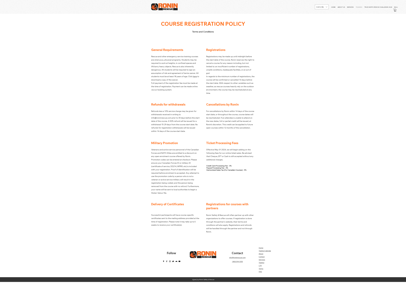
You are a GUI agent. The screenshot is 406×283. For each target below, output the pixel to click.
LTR (260, 266)
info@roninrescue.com (161, 118)
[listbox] (322, 7)
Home (261, 248)
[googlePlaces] (164, 261)
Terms (261, 269)
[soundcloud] (176, 261)
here (195, 76)
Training (261, 263)
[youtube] (179, 261)
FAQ (260, 272)
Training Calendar (265, 251)
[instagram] (170, 261)
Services (262, 260)
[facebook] (167, 261)
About (261, 254)
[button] (322, 7)
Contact (237, 253)
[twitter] (173, 261)
